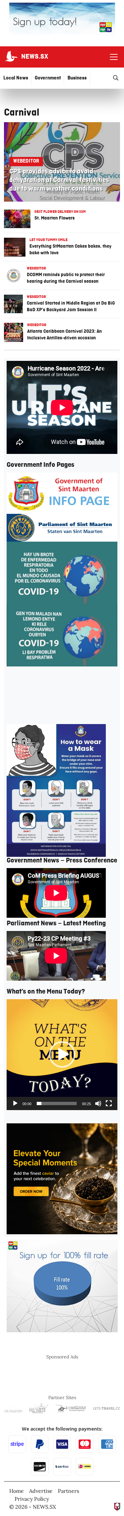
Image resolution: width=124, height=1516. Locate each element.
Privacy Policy (32, 1498)
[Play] (15, 1103)
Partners (68, 1491)
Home (16, 1491)
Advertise (41, 1491)
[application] (62, 1054)
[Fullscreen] (108, 1103)
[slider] (57, 1103)
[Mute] (98, 1103)
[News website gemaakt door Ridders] (117, 1505)
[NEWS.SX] (11, 57)
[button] (62, 1054)
